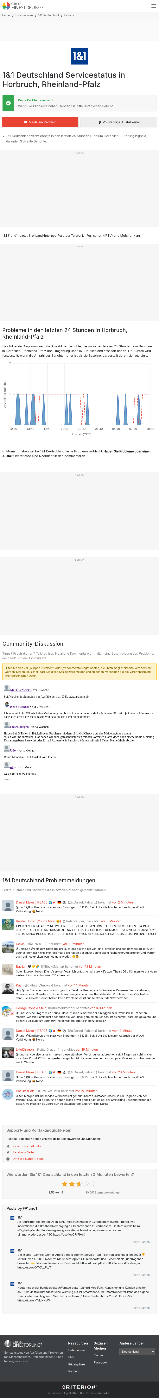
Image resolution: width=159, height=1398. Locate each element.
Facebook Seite (23, 1152)
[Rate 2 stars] (72, 1184)
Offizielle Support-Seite (28, 1159)
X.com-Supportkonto (27, 1146)
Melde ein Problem (42, 122)
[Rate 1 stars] (65, 1184)
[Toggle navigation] (154, 6)
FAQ (71, 1357)
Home (6, 15)
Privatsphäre (76, 1364)
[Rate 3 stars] (79, 1184)
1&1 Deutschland (48, 15)
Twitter (98, 1355)
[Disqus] (79, 731)
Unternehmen (24, 15)
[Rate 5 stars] (94, 1184)
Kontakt (73, 1371)
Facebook (100, 1362)
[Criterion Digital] (79, 1387)
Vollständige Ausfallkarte (121, 122)
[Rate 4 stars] (86, 1184)
